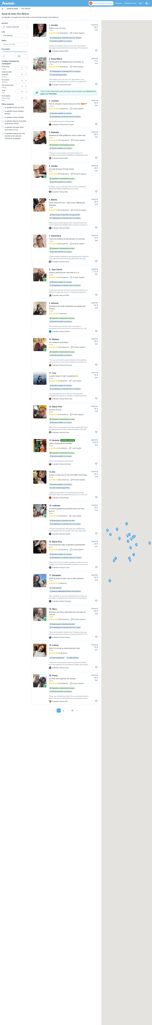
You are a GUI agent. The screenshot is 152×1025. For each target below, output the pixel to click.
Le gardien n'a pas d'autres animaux (14, 112)
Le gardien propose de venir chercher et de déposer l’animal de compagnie (15, 135)
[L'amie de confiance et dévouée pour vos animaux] (66, 249)
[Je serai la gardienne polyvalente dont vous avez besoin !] (66, 519)
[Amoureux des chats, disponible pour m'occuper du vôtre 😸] (66, 623)
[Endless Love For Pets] (66, 38)
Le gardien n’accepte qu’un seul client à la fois (14, 128)
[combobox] (15, 27)
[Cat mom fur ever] (66, 419)
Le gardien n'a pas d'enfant (14, 117)
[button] (115, 558)
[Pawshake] (8, 3)
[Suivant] (77, 710)
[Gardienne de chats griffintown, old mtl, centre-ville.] (66, 145)
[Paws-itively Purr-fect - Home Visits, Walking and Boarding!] (66, 214)
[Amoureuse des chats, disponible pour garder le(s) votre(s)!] (66, 317)
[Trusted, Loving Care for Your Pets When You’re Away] (66, 485)
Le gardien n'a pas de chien (14, 107)
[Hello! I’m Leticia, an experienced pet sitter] (66, 656)
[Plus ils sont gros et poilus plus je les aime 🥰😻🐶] (66, 112)
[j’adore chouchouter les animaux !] (66, 452)
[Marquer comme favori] (96, 50)
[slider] (2, 52)
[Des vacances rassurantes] (66, 352)
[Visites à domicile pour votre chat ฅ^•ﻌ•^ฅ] (66, 282)
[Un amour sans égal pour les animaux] (66, 688)
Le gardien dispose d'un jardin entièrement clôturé (15, 122)
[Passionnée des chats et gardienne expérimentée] (66, 554)
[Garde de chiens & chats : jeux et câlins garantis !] (66, 588)
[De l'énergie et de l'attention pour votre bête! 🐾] (66, 72)
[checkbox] (3, 107)
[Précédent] (54, 710)
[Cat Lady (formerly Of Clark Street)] (66, 179)
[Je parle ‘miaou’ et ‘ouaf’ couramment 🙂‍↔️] (66, 386)
